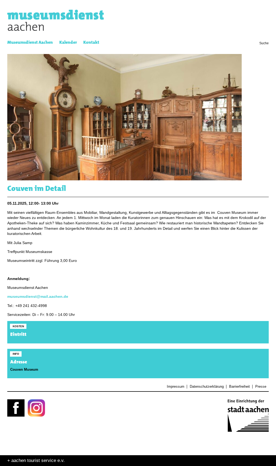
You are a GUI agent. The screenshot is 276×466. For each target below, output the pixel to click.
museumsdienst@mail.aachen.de (37, 297)
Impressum (175, 387)
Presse (260, 387)
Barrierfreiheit (239, 387)
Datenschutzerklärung (206, 387)
